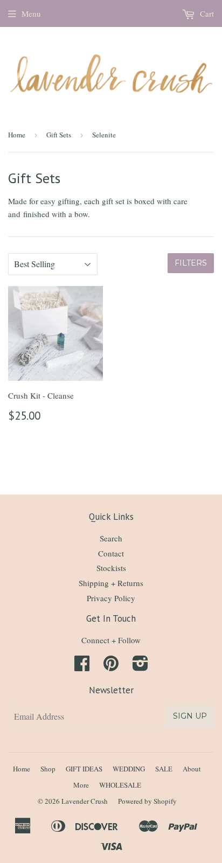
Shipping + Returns (111, 582)
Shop (48, 769)
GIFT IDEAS (84, 769)
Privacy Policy (111, 598)
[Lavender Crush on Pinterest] (111, 666)
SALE (163, 769)
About (192, 769)
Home (16, 135)
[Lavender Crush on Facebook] (82, 666)
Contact (111, 553)
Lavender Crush (84, 801)
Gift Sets (58, 135)
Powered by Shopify (147, 801)
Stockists (111, 567)
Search (111, 538)
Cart (206, 13)
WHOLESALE (120, 785)
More (81, 785)
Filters (191, 263)
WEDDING (129, 769)
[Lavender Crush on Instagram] (140, 666)
